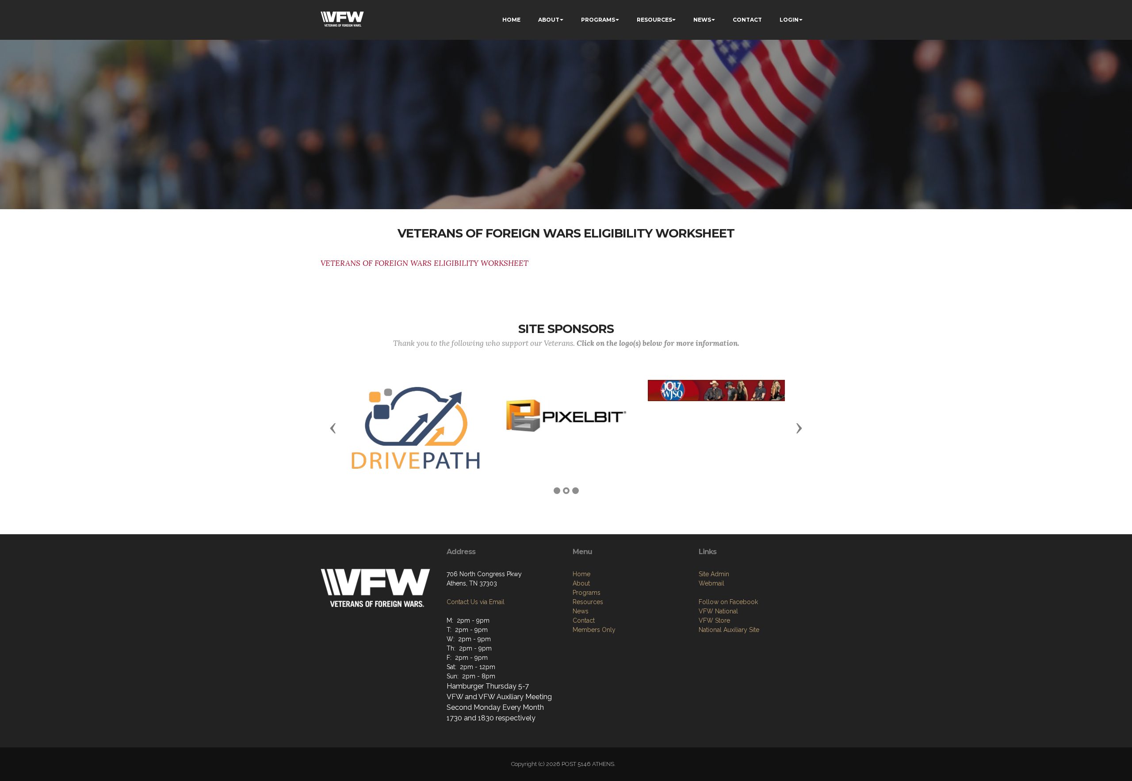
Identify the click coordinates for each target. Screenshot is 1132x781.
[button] (332, 427)
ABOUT (548, 19)
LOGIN (789, 19)
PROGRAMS (598, 19)
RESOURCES (654, 19)
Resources (588, 601)
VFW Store (714, 620)
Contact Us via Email (476, 601)
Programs (586, 592)
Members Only (594, 629)
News (581, 611)
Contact (584, 620)
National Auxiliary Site (729, 629)
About (581, 583)
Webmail (711, 583)
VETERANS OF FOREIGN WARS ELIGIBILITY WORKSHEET (424, 263)
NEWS (702, 19)
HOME (511, 19)
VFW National (718, 611)
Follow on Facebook (728, 601)
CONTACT (747, 19)
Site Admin (714, 574)
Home (581, 574)
